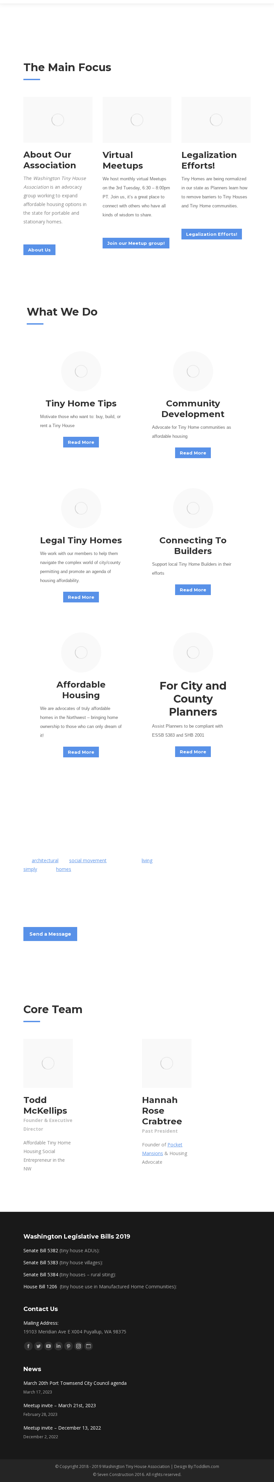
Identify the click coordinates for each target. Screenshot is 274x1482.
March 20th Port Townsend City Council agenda (75, 1383)
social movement (88, 860)
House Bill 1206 (40, 1286)
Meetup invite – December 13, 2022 (62, 1428)
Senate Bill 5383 (40, 1262)
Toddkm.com (206, 1466)
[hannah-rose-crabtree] (166, 1063)
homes (63, 869)
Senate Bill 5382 (40, 1250)
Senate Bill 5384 (40, 1274)
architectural (45, 860)
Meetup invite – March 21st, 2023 (59, 1405)
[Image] (58, 120)
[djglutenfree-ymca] (48, 1063)
